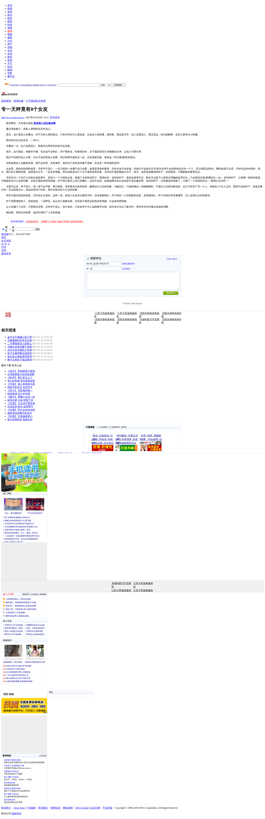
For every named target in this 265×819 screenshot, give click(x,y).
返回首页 (6, 253)
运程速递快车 (32, 221)
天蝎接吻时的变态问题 (19, 340)
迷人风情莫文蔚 (26, 384)
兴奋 (20, 400)
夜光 (20, 406)
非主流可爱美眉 (26, 403)
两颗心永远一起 (26, 397)
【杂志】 (12, 371)
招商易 (124, 427)
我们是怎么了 (25, 377)
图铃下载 (6, 365)
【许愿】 (12, 416)
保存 (3, 237)
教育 (9, 57)
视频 (9, 34)
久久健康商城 (114, 427)
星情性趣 (18, 101)
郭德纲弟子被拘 (26, 371)
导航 (9, 73)
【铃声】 (12, 377)
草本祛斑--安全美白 (103, 443)
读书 (9, 53)
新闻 (9, 8)
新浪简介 (6, 808)
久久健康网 (102, 427)
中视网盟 (90, 427)
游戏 (9, 47)
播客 (9, 37)
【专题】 (12, 410)
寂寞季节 (28, 406)
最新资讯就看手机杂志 (19, 413)
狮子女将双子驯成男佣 (19, 359)
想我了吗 (28, 400)
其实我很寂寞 (27, 380)
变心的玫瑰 (13, 380)
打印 (3, 247)
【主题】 (12, 403)
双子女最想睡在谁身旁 (19, 353)
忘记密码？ (126, 269)
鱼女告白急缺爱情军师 (19, 356)
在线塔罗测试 (76, 221)
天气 (9, 63)
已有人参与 (172, 259)
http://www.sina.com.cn (12, 117)
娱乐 (9, 15)
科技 (9, 24)
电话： (12, 234)
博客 (9, 28)
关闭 (3, 250)
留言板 (5, 234)
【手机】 (12, 384)
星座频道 (6, 101)
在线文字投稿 (63, 221)
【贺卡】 (12, 390)
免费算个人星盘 (48, 221)
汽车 (9, 40)
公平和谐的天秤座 (36, 101)
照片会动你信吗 (26, 410)
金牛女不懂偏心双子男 (19, 337)
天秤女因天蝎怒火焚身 (19, 350)
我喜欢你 (28, 419)
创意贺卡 (28, 387)
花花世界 (12, 406)
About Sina (19, 808)
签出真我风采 (14, 419)
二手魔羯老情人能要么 (19, 343)
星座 (9, 60)
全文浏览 (6, 240)
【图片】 (12, 397)
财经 (9, 18)
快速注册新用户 (128, 264)
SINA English (82, 808)
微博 (9, 31)
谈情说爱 (12, 400)
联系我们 (43, 808)
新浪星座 (55, 117)
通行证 (11, 76)
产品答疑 (107, 808)
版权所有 (16, 813)
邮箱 (9, 70)
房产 (9, 44)
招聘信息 (55, 808)
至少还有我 (24, 393)
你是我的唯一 (25, 390)
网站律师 (68, 808)
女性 (9, 50)
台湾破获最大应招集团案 (20, 374)
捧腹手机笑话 (14, 387)
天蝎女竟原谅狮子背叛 (19, 346)
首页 (9, 5)
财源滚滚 (12, 393)
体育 (9, 11)
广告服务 (31, 808)
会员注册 (95, 808)
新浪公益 (16, 365)
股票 (9, 21)
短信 (9, 66)
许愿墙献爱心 (25, 416)
